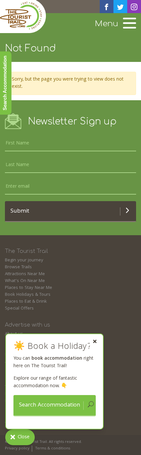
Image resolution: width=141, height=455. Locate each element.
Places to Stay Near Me (28, 288)
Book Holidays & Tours (27, 294)
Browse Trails (18, 267)
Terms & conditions (52, 449)
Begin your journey (24, 260)
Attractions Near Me (25, 274)
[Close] (95, 341)
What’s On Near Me (25, 281)
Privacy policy (17, 449)
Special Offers (19, 308)
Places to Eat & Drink (26, 301)
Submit (19, 211)
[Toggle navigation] (129, 24)
